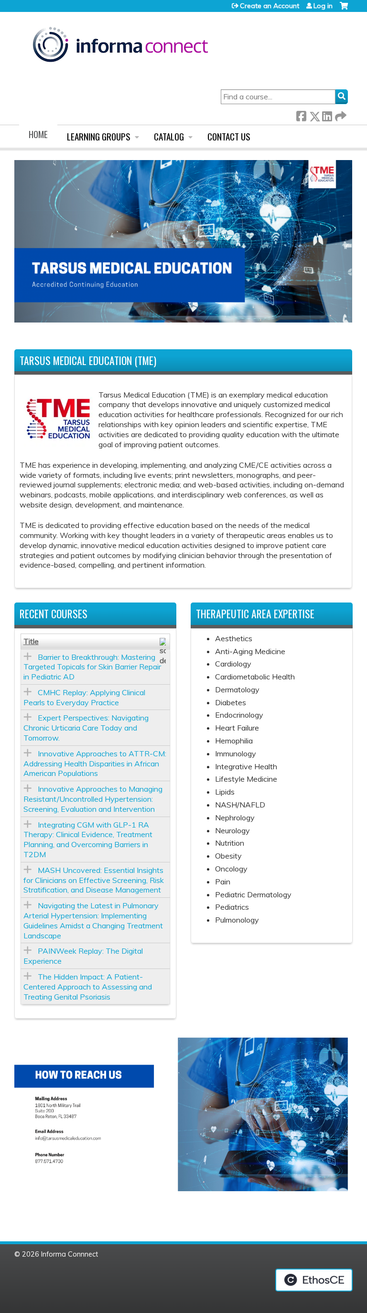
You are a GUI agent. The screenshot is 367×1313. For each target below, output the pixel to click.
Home (38, 134)
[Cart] (344, 9)
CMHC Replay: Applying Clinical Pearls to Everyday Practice (84, 697)
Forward (340, 114)
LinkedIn (327, 114)
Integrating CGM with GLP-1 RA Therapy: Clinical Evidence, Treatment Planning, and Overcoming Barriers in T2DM (87, 839)
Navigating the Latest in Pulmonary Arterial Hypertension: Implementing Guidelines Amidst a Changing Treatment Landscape (93, 920)
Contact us (228, 136)
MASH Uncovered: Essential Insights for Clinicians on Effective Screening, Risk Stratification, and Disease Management (93, 880)
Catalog (169, 136)
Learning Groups (98, 136)
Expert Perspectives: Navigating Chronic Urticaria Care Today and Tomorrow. (86, 728)
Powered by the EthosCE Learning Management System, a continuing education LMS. (314, 1280)
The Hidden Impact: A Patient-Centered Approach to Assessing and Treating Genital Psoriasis (87, 986)
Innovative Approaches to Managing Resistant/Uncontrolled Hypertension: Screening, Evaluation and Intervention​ (92, 799)
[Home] (120, 46)
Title (31, 641)
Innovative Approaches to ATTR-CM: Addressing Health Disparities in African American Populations (94, 763)
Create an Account (269, 5)
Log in (323, 5)
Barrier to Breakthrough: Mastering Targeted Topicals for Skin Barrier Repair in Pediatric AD (92, 667)
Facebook (301, 114)
